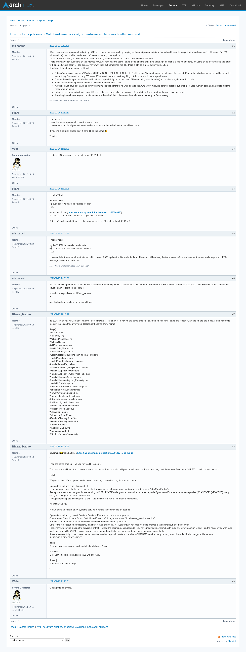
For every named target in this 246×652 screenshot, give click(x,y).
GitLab (196, 5)
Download (235, 5)
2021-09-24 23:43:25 (59, 233)
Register (41, 20)
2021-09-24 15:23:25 (59, 188)
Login (50, 20)
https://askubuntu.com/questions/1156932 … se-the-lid (105, 453)
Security (209, 5)
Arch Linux (18, 5)
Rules (21, 20)
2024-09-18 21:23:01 (59, 581)
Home (144, 5)
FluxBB (232, 641)
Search (30, 20)
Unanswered (230, 25)
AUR (221, 5)
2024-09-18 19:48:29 (59, 446)
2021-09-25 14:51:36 (59, 278)
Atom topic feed (228, 636)
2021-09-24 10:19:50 (59, 112)
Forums (173, 5)
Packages (158, 5)
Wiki (184, 5)
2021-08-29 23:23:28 (59, 46)
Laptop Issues (32, 34)
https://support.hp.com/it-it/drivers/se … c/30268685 (94, 212)
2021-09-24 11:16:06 (59, 149)
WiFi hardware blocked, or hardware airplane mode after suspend (93, 34)
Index (12, 20)
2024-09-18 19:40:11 (59, 314)
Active (219, 25)
